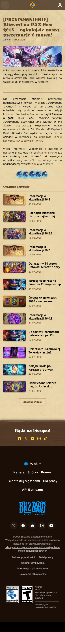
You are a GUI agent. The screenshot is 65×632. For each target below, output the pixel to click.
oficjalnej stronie (46, 152)
